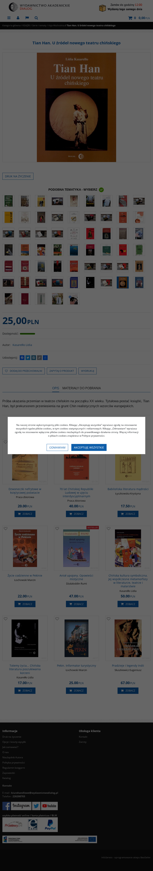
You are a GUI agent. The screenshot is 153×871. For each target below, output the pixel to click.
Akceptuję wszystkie (89, 447)
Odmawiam (57, 447)
